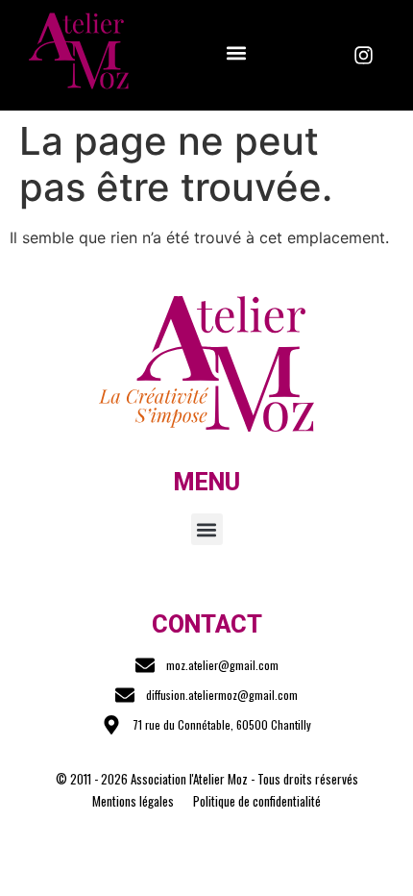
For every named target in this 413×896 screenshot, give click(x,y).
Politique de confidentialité (257, 800)
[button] (236, 52)
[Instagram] (364, 56)
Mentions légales (133, 800)
